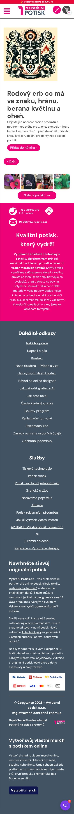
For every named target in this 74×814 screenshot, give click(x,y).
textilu (55, 583)
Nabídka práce (37, 343)
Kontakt (37, 358)
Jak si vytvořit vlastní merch (37, 520)
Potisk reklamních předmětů (37, 512)
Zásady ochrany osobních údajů (37, 433)
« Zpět (11, 161)
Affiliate (37, 505)
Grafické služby (37, 490)
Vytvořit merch (23, 790)
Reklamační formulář (37, 418)
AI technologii (31, 632)
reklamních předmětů (23, 588)
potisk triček (41, 583)
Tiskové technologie (37, 468)
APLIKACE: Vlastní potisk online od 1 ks (37, 530)
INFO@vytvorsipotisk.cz (33, 221)
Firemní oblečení (37, 541)
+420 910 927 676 (29, 209)
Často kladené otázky (37, 403)
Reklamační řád (37, 426)
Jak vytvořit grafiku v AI (37, 388)
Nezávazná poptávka (37, 498)
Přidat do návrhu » (23, 147)
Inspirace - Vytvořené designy (37, 548)
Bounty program (37, 411)
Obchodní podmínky (37, 441)
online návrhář (34, 623)
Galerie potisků (35, 195)
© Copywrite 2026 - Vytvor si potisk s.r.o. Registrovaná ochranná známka (37, 708)
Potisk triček (37, 476)
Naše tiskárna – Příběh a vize (37, 366)
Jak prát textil (37, 396)
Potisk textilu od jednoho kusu (37, 483)
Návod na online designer (37, 381)
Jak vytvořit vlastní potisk (37, 373)
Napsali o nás (37, 351)
